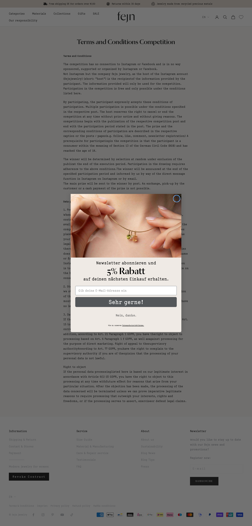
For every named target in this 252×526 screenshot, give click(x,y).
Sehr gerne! (126, 302)
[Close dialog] (176, 198)
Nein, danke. (126, 315)
